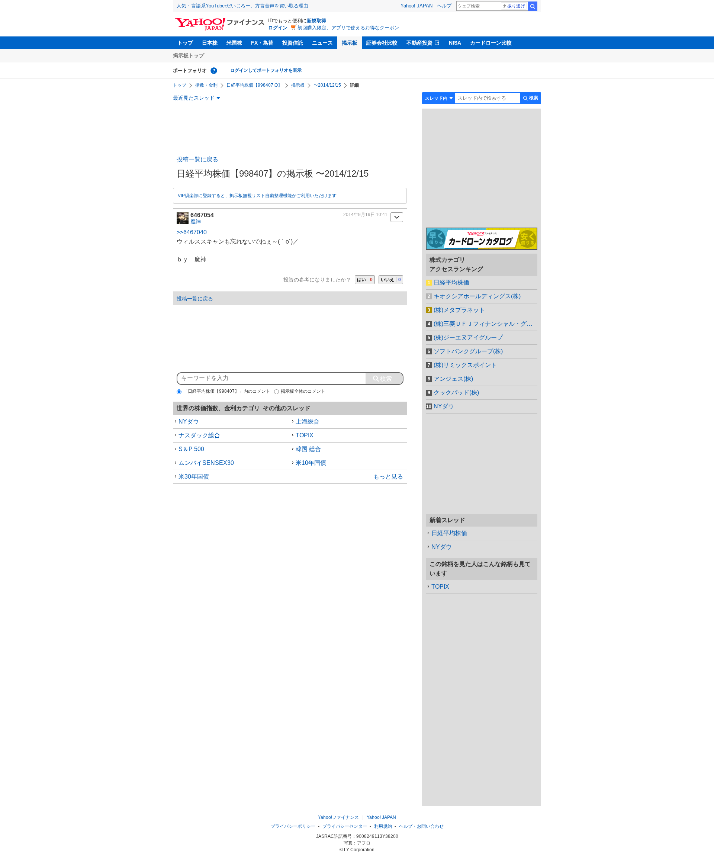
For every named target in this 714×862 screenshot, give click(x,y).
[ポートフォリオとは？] (214, 71)
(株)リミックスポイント (465, 365)
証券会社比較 (382, 43)
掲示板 (349, 43)
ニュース (322, 43)
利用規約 (383, 826)
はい (365, 279)
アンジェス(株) (453, 379)
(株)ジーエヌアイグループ (468, 337)
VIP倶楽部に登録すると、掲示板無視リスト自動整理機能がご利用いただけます (257, 195)
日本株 (210, 43)
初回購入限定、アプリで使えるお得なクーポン (348, 27)
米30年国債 (193, 476)
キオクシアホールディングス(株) (477, 296)
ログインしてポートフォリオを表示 (266, 70)
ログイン (277, 27)
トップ (185, 43)
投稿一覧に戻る (197, 159)
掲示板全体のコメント (303, 391)
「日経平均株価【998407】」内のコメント (226, 391)
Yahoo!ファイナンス (338, 817)
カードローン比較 (491, 43)
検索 (532, 6)
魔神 (195, 221)
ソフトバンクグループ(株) (468, 351)
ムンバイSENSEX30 (206, 463)
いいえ (391, 279)
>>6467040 (192, 232)
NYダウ (188, 421)
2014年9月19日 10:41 (365, 214)
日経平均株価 (451, 282)
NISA (455, 43)
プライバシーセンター (344, 826)
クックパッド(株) (456, 392)
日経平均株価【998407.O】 (254, 85)
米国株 (234, 43)
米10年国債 (311, 463)
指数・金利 (206, 85)
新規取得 (316, 20)
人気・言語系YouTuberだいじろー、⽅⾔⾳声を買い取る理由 (242, 6)
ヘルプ (444, 6)
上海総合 (307, 421)
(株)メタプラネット (459, 310)
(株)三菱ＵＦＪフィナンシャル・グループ (485, 324)
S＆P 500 (191, 449)
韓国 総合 (308, 449)
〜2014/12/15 (327, 85)
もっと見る (388, 476)
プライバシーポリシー (293, 826)
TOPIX (304, 435)
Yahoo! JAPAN (416, 6)
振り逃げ (516, 6)
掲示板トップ (188, 55)
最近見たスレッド (194, 98)
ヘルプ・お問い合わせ (421, 826)
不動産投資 (419, 43)
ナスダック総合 (199, 435)
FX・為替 (262, 43)
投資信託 (292, 43)
